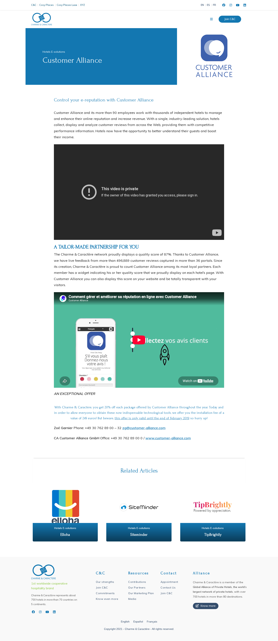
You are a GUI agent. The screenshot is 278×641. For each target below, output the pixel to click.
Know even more (107, 599)
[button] (230, 19)
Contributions (137, 582)
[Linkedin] (245, 5)
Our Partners (136, 587)
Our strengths (105, 582)
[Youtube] (238, 5)
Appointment (169, 582)
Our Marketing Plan (141, 593)
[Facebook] (224, 5)
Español (138, 621)
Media (132, 599)
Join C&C (102, 587)
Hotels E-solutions (54, 51)
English (125, 621)
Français (152, 621)
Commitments (105, 593)
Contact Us (168, 587)
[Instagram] (231, 5)
